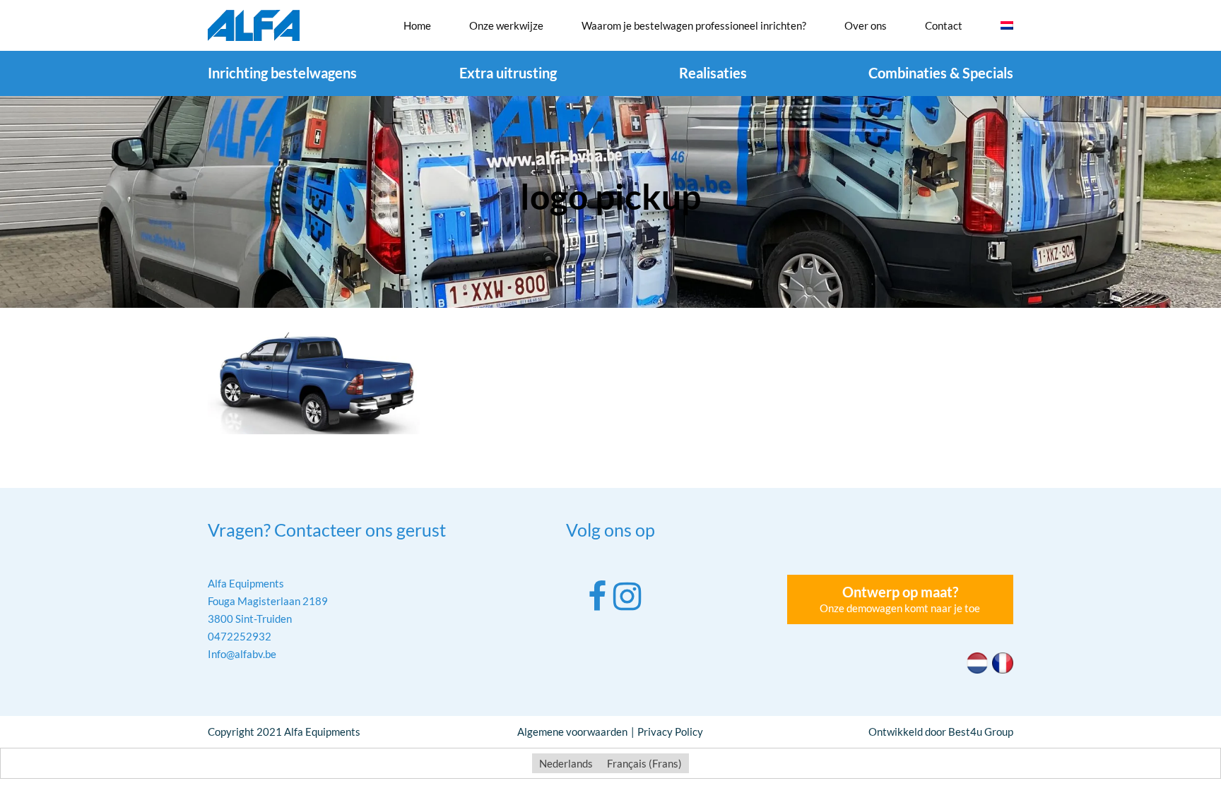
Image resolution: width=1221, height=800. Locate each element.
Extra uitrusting (508, 72)
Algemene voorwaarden (572, 731)
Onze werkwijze (506, 25)
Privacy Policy (670, 731)
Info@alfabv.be (242, 653)
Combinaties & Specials (940, 72)
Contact (943, 25)
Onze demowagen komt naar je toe (900, 598)
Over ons (865, 25)
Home (417, 25)
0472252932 (239, 636)
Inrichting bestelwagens (282, 72)
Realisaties (713, 72)
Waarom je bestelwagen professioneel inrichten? (694, 25)
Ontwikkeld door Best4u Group (940, 731)
